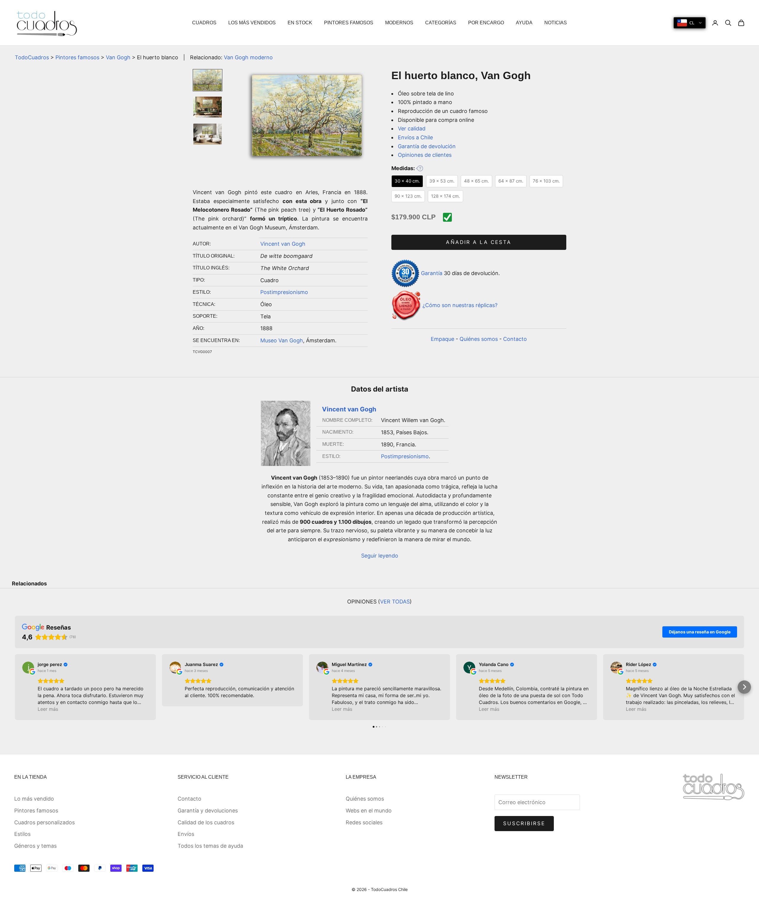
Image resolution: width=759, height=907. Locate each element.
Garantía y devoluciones (208, 810)
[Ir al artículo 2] (207, 107)
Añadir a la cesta (478, 242)
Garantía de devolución (427, 146)
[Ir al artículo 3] (207, 134)
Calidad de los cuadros (206, 822)
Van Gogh (118, 57)
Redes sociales (364, 822)
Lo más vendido (34, 799)
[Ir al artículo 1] (207, 80)
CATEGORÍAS (440, 22)
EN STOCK (300, 22)
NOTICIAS (555, 22)
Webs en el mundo (369, 810)
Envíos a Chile (415, 137)
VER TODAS (395, 601)
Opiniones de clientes (425, 155)
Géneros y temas (35, 846)
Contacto (515, 339)
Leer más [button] (48, 709)
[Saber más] (419, 168)
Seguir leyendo (379, 555)
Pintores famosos (77, 57)
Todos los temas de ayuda (210, 846)
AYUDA (524, 22)
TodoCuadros (32, 57)
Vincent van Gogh (282, 244)
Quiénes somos (479, 339)
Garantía (431, 273)
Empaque (442, 339)
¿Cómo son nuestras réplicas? (460, 305)
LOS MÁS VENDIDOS (252, 22)
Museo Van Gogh (281, 340)
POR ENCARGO (486, 22)
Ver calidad (411, 128)
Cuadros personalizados (44, 822)
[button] (15, 687)
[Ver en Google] (28, 667)
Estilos (22, 834)
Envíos (186, 834)
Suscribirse (524, 823)
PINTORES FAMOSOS (348, 22)
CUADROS (204, 22)
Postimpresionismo (284, 292)
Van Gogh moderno (248, 57)
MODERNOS (399, 22)
